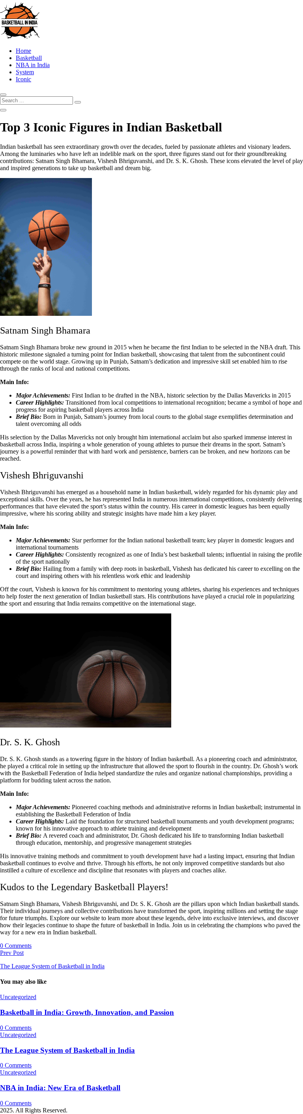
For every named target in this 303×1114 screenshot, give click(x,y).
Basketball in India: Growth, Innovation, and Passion (87, 1012)
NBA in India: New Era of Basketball (60, 1088)
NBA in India (33, 65)
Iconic (23, 79)
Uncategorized (18, 997)
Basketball (29, 57)
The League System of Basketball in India (67, 1050)
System (25, 72)
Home (23, 50)
